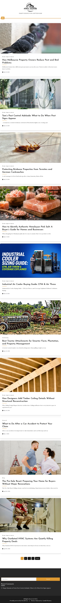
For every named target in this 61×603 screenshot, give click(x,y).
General (4, 420)
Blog (3, 478)
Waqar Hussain (7, 588)
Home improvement (8, 56)
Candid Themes (46, 600)
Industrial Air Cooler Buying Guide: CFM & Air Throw (29, 284)
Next (37, 558)
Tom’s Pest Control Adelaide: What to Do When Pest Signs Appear (32, 588)
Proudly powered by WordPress (19, 600)
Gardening (5, 337)
